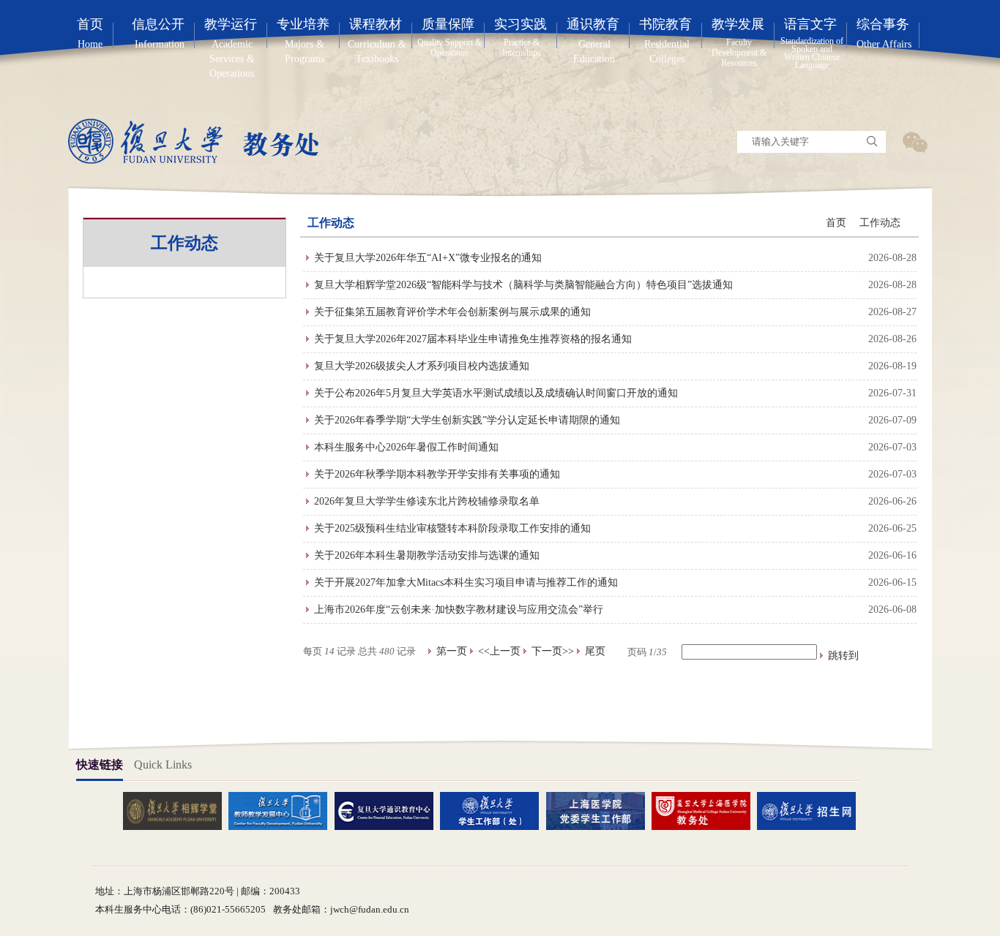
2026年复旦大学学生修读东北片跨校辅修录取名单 (427, 501)
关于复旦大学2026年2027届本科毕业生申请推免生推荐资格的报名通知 (473, 338)
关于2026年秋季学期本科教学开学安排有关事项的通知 (437, 474)
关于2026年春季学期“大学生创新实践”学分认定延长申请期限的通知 (467, 420)
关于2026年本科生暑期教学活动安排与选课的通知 (427, 555)
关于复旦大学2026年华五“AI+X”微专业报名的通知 (428, 257)
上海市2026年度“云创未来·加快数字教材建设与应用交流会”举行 (458, 609)
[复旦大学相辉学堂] (178, 810)
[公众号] (914, 142)
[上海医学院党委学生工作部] (601, 810)
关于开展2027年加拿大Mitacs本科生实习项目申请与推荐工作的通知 (466, 582)
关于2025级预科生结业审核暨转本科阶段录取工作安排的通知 (452, 528)
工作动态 (879, 222)
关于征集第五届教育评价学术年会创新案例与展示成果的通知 (452, 311)
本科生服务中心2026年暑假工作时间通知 (406, 447)
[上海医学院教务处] (706, 810)
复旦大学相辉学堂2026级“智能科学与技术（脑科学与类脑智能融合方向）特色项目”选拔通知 (523, 284)
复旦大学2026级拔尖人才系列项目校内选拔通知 (421, 366)
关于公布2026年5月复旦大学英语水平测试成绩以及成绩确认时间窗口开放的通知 (496, 393)
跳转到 (845, 655)
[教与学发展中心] (283, 810)
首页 (836, 222)
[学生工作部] (495, 810)
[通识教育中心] (389, 810)
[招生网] (812, 810)
